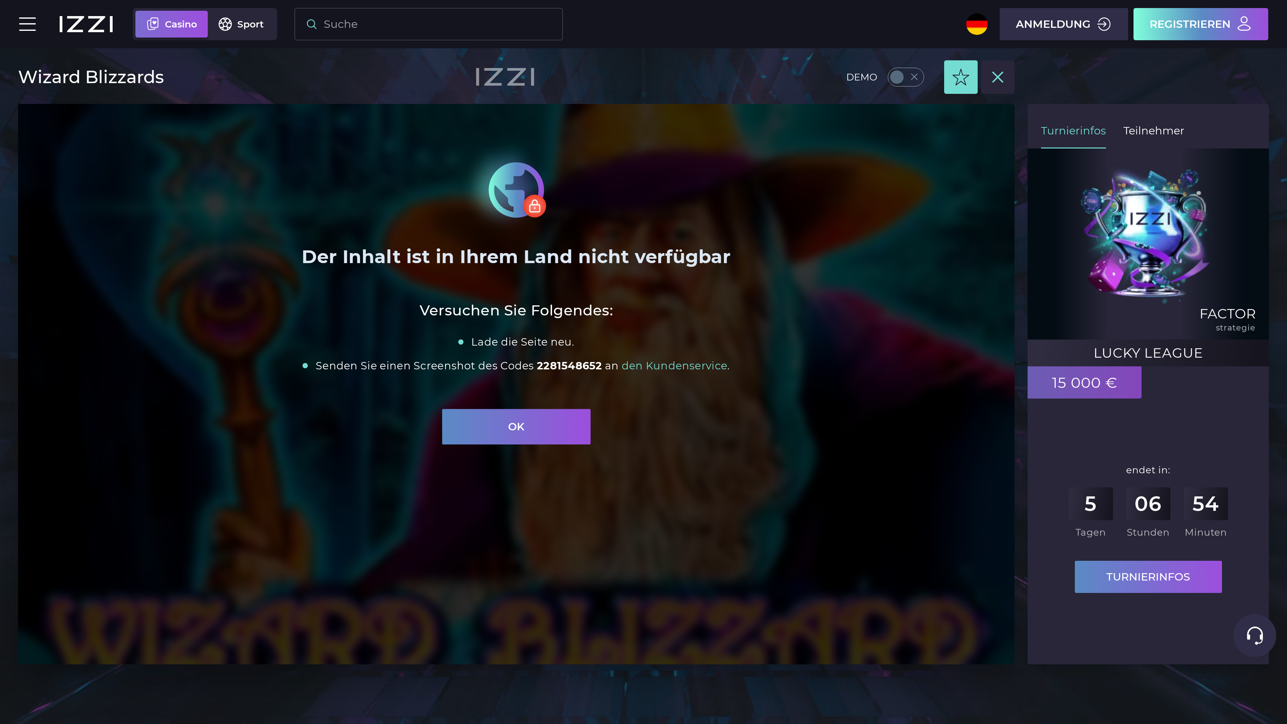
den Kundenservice (674, 365)
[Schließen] (998, 77)
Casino (181, 24)
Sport (250, 24)
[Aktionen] (961, 77)
